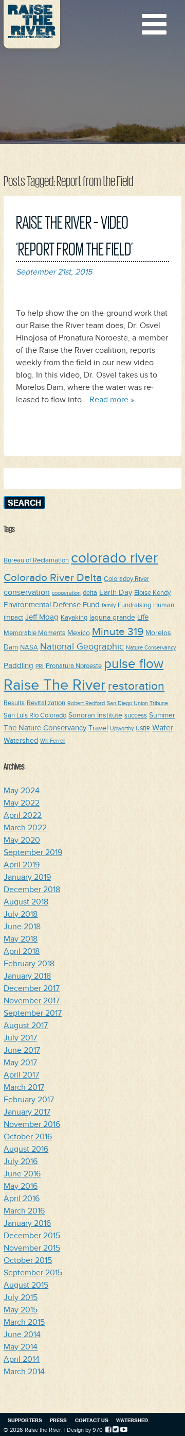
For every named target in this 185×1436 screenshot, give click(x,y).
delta (90, 593)
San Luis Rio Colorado (35, 716)
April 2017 (21, 1075)
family (109, 606)
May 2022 (22, 803)
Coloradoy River (126, 579)
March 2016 (24, 1211)
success (135, 716)
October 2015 (28, 1261)
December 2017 (32, 989)
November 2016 (32, 1125)
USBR (143, 729)
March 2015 (24, 1322)
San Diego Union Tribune (137, 703)
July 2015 (21, 1298)
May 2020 (22, 840)
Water (162, 728)
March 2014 (24, 1372)
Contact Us (91, 1420)
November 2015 (32, 1248)
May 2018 (21, 939)
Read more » (111, 400)
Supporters (25, 1420)
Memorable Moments (34, 633)
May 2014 (21, 1347)
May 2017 (20, 1063)
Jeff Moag (42, 617)
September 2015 (33, 1273)
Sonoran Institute (95, 715)
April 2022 (23, 815)
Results (14, 703)
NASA (29, 648)
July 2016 (21, 1162)
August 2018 (26, 902)
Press (58, 1420)
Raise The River (55, 685)
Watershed (21, 740)
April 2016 (22, 1199)
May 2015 (21, 1310)
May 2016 (21, 1186)
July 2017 (20, 1038)
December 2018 (32, 890)
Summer (162, 715)
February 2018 (29, 964)
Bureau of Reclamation (36, 561)
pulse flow (133, 664)
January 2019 (27, 877)
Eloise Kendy (152, 593)
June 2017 (22, 1050)
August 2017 (26, 1026)
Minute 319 (117, 631)
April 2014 (22, 1359)
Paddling (18, 666)
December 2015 (32, 1236)
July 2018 (21, 914)
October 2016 (28, 1137)
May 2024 (22, 791)
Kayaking (74, 618)
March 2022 (25, 828)
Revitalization (46, 703)
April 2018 (22, 951)
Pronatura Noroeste (74, 666)
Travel (98, 728)
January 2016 (27, 1223)
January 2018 (27, 976)
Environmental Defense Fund (52, 605)
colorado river (114, 558)
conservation (27, 592)
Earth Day (115, 592)
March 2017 (24, 1087)
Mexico (78, 632)
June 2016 (22, 1174)
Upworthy (122, 729)
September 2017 (33, 1013)
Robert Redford (86, 703)
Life (143, 617)
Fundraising (134, 605)
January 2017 (27, 1112)
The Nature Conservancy (45, 728)
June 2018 (22, 927)
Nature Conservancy (151, 648)
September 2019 (33, 853)
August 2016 (26, 1149)
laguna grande (112, 617)
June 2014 (22, 1335)
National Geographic (82, 646)
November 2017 (32, 1001)
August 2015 (26, 1285)
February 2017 (29, 1100)
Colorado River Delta (53, 577)
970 (97, 1430)
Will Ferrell (52, 741)
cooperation (66, 593)
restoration (136, 686)
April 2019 (22, 865)
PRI (39, 666)
